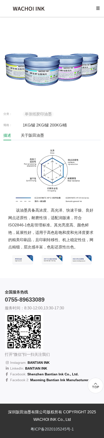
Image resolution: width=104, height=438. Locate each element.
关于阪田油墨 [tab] (32, 135)
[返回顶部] (95, 385)
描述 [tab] (7, 135)
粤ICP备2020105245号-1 (52, 429)
